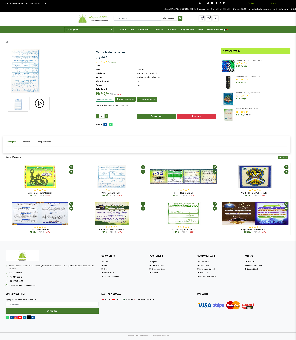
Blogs (200, 29)
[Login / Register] (215, 18)
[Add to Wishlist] (71, 167)
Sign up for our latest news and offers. (21, 300)
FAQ (105, 265)
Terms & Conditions (111, 276)
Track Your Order (158, 269)
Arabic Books (144, 29)
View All (282, 157)
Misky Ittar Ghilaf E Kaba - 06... (249, 76)
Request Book (187, 29)
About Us (158, 29)
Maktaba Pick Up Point (208, 276)
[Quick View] (71, 172)
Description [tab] (11, 142)
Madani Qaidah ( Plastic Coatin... (249, 93)
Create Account (158, 265)
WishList (154, 273)
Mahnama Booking (216, 29)
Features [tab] (26, 142)
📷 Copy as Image (105, 99)
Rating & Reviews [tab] (44, 142)
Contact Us (172, 29)
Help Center (204, 262)
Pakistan (275, 3)
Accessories (113, 105)
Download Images (126, 99)
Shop (132, 29)
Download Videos (148, 99)
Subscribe (52, 311)
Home (123, 29)
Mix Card (125, 105)
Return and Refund (207, 269)
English (251, 3)
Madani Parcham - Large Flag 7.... (250, 60)
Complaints (204, 265)
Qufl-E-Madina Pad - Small (247, 109)
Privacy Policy (108, 273)
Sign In (154, 262)
